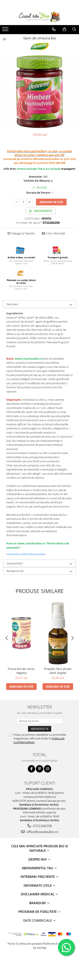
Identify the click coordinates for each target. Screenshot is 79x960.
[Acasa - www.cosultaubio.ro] (40, 16)
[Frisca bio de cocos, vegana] (21, 633)
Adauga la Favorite (23, 233)
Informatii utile (38, 885)
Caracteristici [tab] (15, 563)
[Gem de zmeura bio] (39, 91)
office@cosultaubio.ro (42, 832)
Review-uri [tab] (15, 571)
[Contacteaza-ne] (54, 29)
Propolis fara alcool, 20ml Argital (58, 671)
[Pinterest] (39, 769)
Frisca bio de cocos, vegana (21, 671)
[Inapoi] (3, 39)
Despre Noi (38, 859)
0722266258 (42, 826)
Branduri (38, 903)
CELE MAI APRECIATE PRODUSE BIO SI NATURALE (39, 848)
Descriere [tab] (12, 304)
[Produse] (5, 30)
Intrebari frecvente (38, 876)
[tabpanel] (39, 91)
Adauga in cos (51, 202)
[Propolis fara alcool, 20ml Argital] (58, 633)
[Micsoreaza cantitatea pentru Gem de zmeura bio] (17, 202)
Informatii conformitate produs (26, 554)
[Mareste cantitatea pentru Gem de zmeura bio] (30, 202)
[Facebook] (31, 769)
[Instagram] (47, 769)
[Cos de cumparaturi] (64, 29)
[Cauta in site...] (74, 29)
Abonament (42, 211)
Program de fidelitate (38, 911)
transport (68, 169)
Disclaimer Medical (38, 894)
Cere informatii (55, 233)
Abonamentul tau (38, 868)
